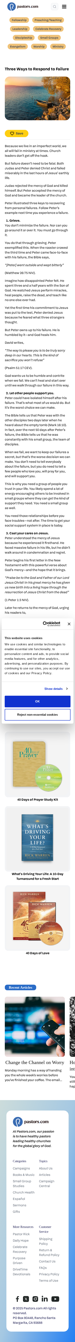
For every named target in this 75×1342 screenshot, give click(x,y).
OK (37, 701)
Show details (53, 688)
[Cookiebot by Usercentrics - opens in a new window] (44, 624)
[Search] (54, 6)
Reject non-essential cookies (37, 714)
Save (19, 133)
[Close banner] (69, 623)
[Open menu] (64, 6)
